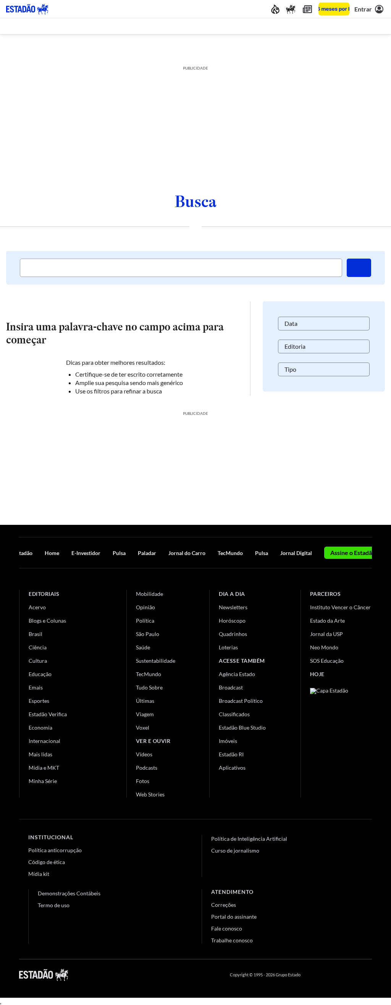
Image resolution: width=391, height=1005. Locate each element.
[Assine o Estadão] (334, 9)
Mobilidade (149, 594)
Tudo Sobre (149, 687)
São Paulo (147, 634)
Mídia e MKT (44, 767)
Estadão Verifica (48, 714)
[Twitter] (331, 975)
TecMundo (230, 553)
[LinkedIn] (368, 975)
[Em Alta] (275, 9)
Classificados (234, 714)
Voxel (142, 727)
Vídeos (144, 754)
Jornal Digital (296, 553)
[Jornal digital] (307, 9)
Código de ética (46, 862)
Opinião (145, 607)
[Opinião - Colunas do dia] (290, 9)
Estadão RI (231, 754)
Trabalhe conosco (232, 940)
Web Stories (150, 794)
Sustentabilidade (155, 660)
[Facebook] (313, 975)
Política (145, 620)
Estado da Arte (327, 620)
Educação (40, 674)
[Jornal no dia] (341, 739)
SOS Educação (327, 660)
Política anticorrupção (55, 850)
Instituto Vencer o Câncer (340, 607)
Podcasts (146, 767)
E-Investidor (85, 553)
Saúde (143, 647)
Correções (223, 904)
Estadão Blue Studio (242, 727)
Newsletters (233, 607)
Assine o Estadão (352, 552)
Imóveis (228, 741)
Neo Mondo (324, 647)
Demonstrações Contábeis (69, 893)
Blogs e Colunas (47, 620)
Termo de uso (53, 905)
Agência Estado (237, 674)
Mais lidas (40, 754)
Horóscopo (232, 620)
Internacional (44, 741)
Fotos (142, 781)
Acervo (37, 607)
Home (52, 553)
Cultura (38, 660)
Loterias (228, 647)
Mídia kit (38, 874)
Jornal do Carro (186, 553)
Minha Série (43, 781)
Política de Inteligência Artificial (249, 838)
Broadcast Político (241, 701)
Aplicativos (232, 767)
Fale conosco (226, 928)
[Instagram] (350, 975)
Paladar (147, 553)
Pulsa (119, 553)
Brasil (35, 634)
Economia (40, 727)
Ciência (38, 647)
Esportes (39, 701)
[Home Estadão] (27, 9)
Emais (36, 687)
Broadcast (231, 687)
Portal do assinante (234, 916)
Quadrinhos (233, 634)
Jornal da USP (326, 634)
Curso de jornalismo (235, 850)
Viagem (145, 714)
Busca (196, 201)
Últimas (145, 701)
